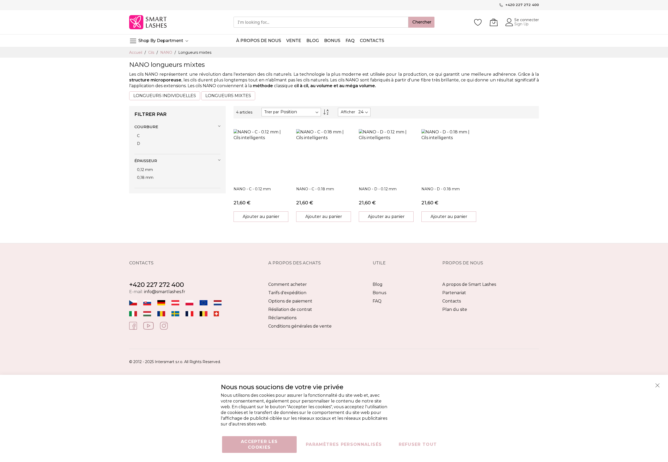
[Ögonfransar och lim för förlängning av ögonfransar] (175, 313)
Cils (151, 52)
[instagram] (164, 325)
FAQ (377, 301)
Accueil (136, 52)
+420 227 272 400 (156, 284)
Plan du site (454, 309)
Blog (378, 284)
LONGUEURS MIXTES (228, 95)
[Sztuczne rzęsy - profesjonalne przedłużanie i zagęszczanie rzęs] (189, 302)
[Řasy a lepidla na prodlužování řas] (133, 302)
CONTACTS (372, 40)
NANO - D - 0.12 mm (378, 189)
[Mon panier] (494, 22)
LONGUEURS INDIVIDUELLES (164, 95)
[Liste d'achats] (478, 22)
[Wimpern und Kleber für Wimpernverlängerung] (216, 313)
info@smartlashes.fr (164, 291)
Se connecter (526, 19)
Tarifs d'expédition (287, 292)
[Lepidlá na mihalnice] (147, 302)
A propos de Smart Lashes (469, 284)
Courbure (146, 126)
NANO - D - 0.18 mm (440, 189)
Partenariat (454, 292)
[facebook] (133, 325)
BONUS (332, 40)
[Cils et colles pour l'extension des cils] (189, 313)
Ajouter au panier (261, 216)
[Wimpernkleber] (161, 302)
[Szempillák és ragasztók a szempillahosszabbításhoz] (147, 313)
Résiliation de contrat (290, 309)
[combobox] (321, 22)
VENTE (293, 40)
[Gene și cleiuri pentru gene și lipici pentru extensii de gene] (161, 313)
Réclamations (282, 317)
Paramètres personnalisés (344, 444)
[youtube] (148, 325)
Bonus (379, 292)
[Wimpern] (175, 302)
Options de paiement (290, 301)
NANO (166, 52)
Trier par (271, 112)
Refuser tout (418, 444)
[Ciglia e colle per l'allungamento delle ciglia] (133, 313)
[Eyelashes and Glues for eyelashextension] (203, 302)
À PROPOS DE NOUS (258, 40)
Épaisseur (145, 160)
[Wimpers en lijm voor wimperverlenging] (218, 302)
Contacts (451, 301)
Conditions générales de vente (300, 326)
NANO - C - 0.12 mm (252, 189)
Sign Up (521, 24)
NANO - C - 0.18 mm (315, 189)
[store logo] (148, 22)
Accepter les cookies (259, 444)
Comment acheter (287, 284)
